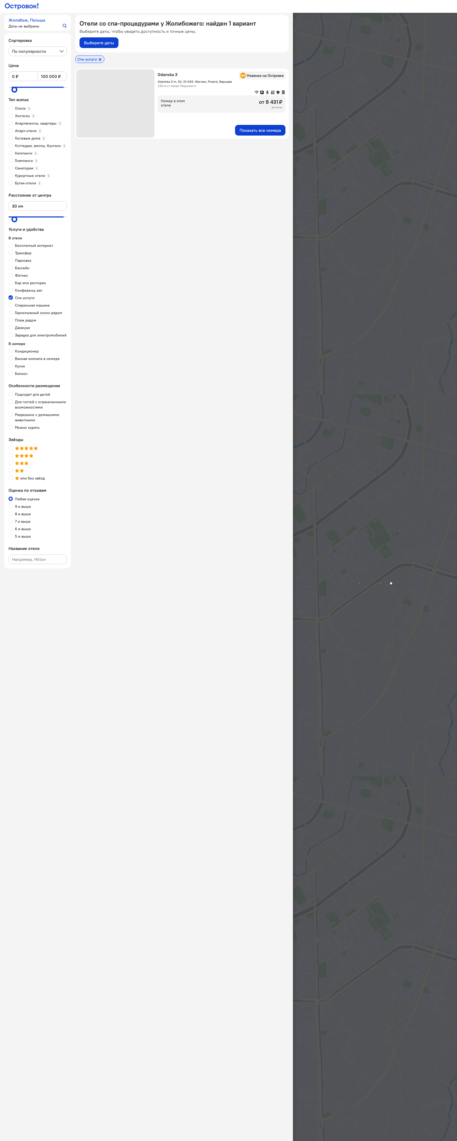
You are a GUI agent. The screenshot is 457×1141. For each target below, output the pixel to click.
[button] (37, 23)
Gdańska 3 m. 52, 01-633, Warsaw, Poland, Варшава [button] (195, 82)
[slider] (14, 90)
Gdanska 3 (167, 74)
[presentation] (38, 51)
